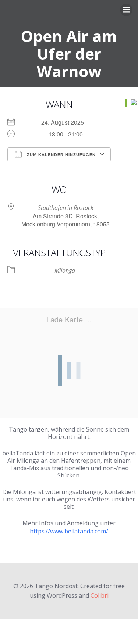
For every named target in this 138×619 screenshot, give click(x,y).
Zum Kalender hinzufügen (60, 155)
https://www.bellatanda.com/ (69, 531)
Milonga (64, 270)
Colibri (100, 595)
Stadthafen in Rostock (65, 208)
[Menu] (126, 10)
